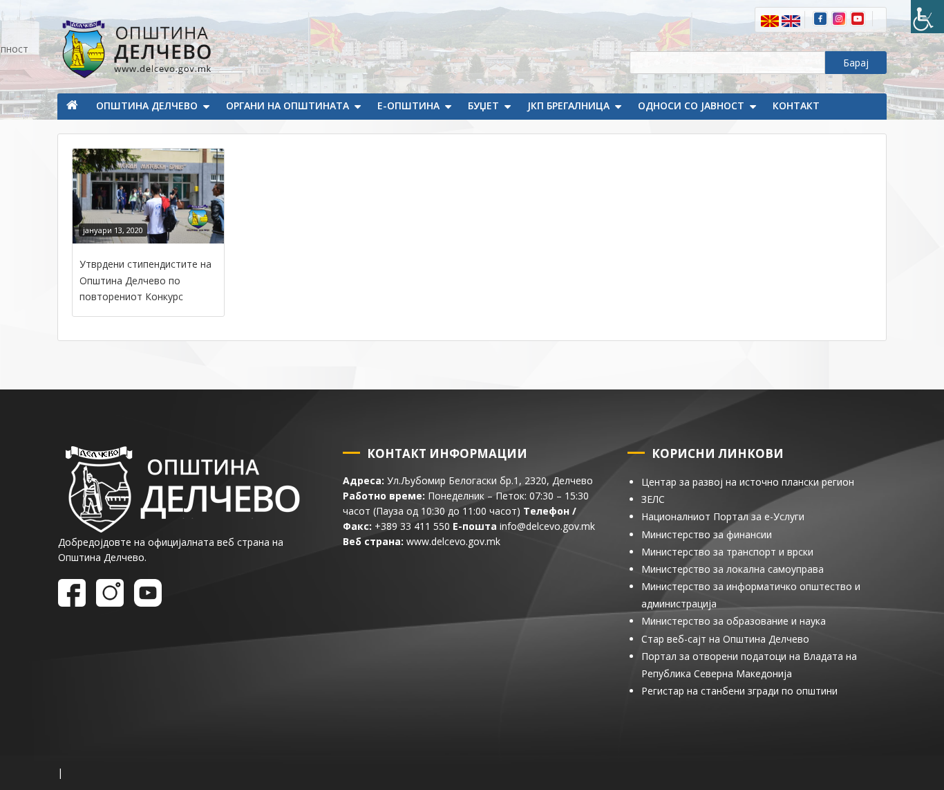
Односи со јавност (691, 105)
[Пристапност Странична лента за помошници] (927, 16)
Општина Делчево (147, 105)
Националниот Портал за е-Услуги (722, 516)
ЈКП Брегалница (568, 105)
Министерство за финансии (706, 534)
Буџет (483, 105)
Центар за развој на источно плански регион (747, 481)
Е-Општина (408, 105)
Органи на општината (287, 105)
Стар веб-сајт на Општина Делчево (725, 638)
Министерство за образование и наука (733, 620)
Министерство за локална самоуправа (732, 569)
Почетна (73, 106)
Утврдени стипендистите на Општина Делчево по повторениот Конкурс (145, 280)
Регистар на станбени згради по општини (739, 690)
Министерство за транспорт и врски (727, 551)
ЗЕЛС (653, 499)
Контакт (796, 105)
